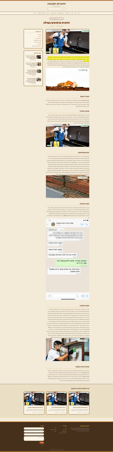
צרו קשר (34, 13)
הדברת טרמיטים (85, 100)
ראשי (79, 13)
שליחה (42, 442)
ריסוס (48, 13)
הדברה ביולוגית (85, 376)
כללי (75, 13)
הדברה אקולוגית (85, 372)
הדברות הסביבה (56, 3)
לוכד (72, 13)
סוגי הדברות (67, 13)
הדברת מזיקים (53, 13)
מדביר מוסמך (66, 215)
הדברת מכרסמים (61, 13)
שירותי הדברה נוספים (41, 13)
